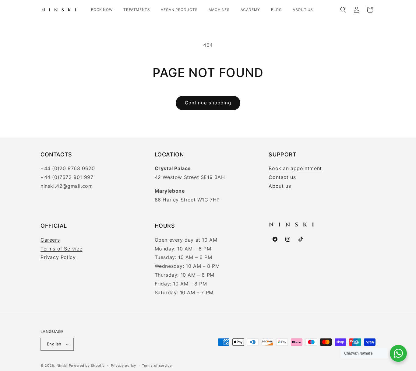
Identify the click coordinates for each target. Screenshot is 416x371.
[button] (343, 9)
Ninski (62, 365)
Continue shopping (208, 103)
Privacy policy (123, 365)
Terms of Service (62, 249)
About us (280, 186)
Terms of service (156, 365)
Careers (50, 240)
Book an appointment (295, 168)
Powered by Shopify (87, 365)
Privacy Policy (58, 257)
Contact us (282, 177)
